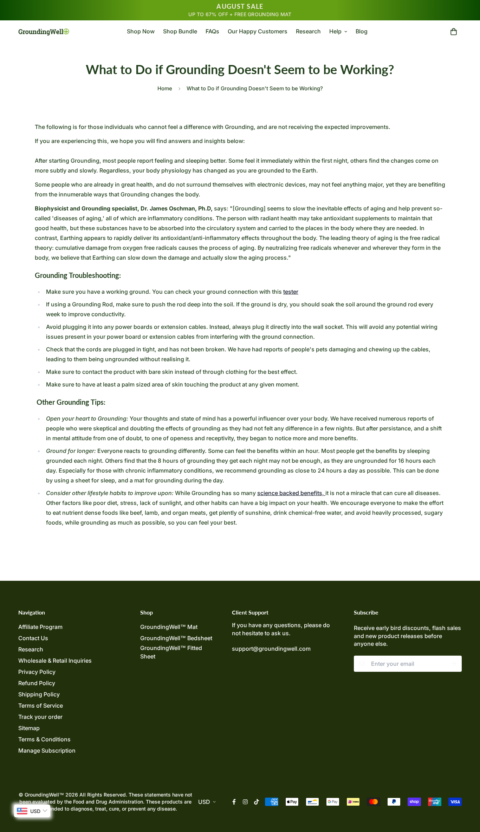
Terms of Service (40, 705)
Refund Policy (36, 683)
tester (290, 291)
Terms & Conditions (44, 739)
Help (335, 31)
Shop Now (141, 31)
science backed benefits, (291, 492)
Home (164, 88)
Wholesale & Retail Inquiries (55, 660)
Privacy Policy (37, 671)
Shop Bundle (180, 31)
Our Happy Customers (257, 31)
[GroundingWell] (43, 31)
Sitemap (29, 728)
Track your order (40, 716)
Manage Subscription (47, 750)
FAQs (212, 31)
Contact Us (33, 638)
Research (308, 31)
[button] (452, 31)
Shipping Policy (39, 694)
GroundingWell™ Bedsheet (176, 638)
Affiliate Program (40, 626)
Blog (362, 31)
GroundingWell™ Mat (168, 626)
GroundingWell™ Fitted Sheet (171, 652)
